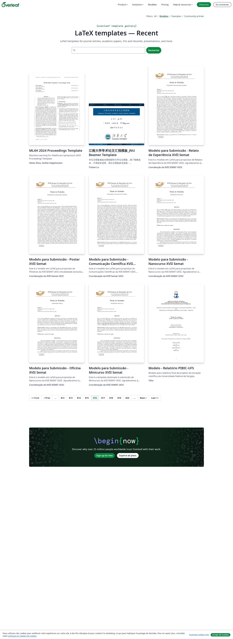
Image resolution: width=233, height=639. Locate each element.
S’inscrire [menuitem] (204, 4)
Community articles (194, 16)
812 (62, 397)
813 (71, 397)
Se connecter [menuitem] (222, 4)
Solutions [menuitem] (137, 4)
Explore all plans (127, 455)
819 (119, 397)
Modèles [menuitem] (152, 4)
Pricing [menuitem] (165, 4)
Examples (176, 16)
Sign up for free (104, 455)
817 (103, 397)
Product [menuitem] (122, 4)
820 (127, 397)
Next (143, 397)
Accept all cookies (220, 634)
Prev (47, 397)
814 (79, 397)
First (35, 397)
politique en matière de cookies (22, 636)
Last (155, 397)
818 (111, 397)
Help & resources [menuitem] (182, 4)
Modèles (164, 16)
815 (87, 397)
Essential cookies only (199, 634)
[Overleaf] (10, 4)
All (155, 16)
